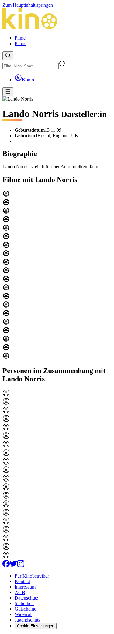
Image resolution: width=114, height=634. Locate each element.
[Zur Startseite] (57, 19)
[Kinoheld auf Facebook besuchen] (6, 565)
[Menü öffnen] (7, 91)
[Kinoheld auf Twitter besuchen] (13, 565)
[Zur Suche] (7, 55)
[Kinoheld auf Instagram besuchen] (20, 565)
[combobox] (30, 66)
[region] (57, 275)
